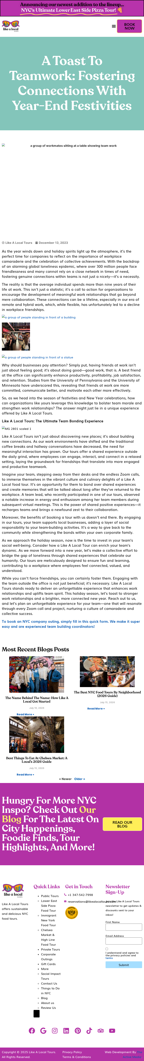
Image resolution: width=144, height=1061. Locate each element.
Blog (44, 998)
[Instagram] (55, 1030)
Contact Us (49, 983)
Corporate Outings (48, 956)
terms (109, 958)
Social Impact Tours (51, 976)
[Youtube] (112, 1030)
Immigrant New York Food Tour (48, 920)
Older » (79, 779)
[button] (114, 26)
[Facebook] (32, 1030)
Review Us (48, 1007)
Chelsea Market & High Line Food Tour (48, 937)
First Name (113, 922)
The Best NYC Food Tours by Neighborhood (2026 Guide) (107, 694)
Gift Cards (48, 964)
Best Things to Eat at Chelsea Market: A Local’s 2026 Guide (36, 760)
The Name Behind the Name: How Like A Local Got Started (36, 699)
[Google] (43, 1030)
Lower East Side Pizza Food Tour (49, 905)
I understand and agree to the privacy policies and (122, 955)
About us (47, 1002)
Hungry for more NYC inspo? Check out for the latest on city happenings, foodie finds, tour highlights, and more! (50, 824)
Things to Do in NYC (50, 990)
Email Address (115, 935)
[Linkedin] (66, 1030)
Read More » (25, 714)
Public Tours (50, 895)
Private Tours (50, 949)
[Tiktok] (89, 1030)
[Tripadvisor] (100, 1030)
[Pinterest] (77, 1030)
